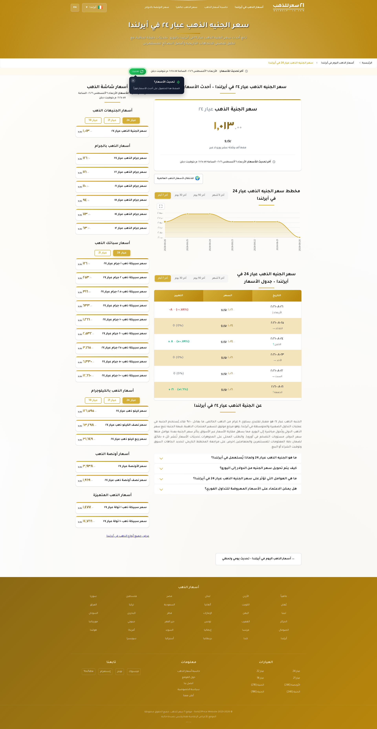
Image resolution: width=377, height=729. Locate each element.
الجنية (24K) (293, 692)
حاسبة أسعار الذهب (188, 671)
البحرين (131, 613)
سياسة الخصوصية (188, 689)
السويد (169, 630)
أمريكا (131, 630)
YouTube (88, 671)
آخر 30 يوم (180, 195)
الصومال (284, 630)
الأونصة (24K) (292, 685)
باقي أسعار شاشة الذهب (112, 87)
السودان (93, 613)
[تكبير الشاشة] (161, 206)
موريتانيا (93, 621)
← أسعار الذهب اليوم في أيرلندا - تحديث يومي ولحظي (258, 559)
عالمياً (284, 596)
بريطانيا (207, 638)
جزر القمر (169, 621)
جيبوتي (131, 621)
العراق (93, 605)
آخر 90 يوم (199, 195)
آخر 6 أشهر (218, 195)
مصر (169, 596)
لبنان (207, 596)
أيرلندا (284, 638)
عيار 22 (260, 671)
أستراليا (169, 638)
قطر (169, 613)
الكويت (246, 605)
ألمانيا (207, 605)
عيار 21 (112, 120)
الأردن (246, 596)
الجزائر (283, 621)
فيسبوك (134, 671)
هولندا (93, 630)
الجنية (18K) (257, 692)
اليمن (246, 613)
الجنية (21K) (257, 685)
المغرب (246, 621)
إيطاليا (207, 630)
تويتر (119, 671)
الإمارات (207, 613)
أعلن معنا (188, 695)
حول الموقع (188, 677)
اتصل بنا (188, 683)
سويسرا (131, 638)
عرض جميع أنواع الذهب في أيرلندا (127, 536)
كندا (245, 638)
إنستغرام (105, 671)
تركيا (131, 605)
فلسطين (131, 596)
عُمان (284, 605)
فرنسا (245, 630)
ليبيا (284, 613)
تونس (207, 621)
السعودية (169, 605)
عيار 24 (131, 120)
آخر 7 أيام (163, 195)
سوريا (93, 596)
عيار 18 (93, 120)
